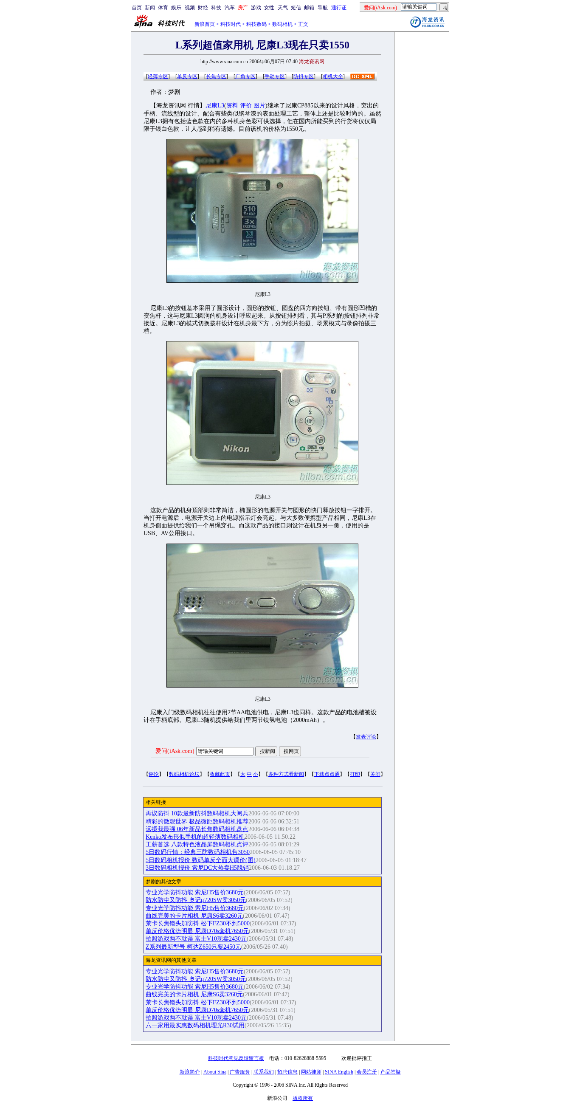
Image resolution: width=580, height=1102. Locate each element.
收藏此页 (220, 774)
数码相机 (282, 24)
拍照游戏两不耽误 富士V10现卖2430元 (196, 939)
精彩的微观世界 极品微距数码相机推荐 (197, 821)
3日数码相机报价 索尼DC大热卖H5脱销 (197, 868)
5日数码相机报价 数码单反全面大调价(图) (201, 860)
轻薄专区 (158, 76)
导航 (323, 8)
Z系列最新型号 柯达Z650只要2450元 (193, 947)
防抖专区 (303, 76)
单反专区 (187, 76)
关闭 (375, 774)
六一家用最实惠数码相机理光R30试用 (195, 1025)
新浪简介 (190, 1072)
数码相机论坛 (184, 774)
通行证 (338, 8)
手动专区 (275, 76)
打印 (355, 774)
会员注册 (367, 1072)
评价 (246, 105)
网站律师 (311, 1072)
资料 (232, 105)
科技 (216, 8)
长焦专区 (216, 76)
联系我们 (263, 1072)
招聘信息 (287, 1072)
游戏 (256, 8)
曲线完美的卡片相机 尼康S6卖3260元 (194, 916)
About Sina (214, 1072)
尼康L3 (215, 105)
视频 (190, 8)
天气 (283, 8)
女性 (269, 8)
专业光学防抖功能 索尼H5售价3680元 (195, 892)
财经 (203, 8)
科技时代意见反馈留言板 (236, 1058)
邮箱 (309, 8)
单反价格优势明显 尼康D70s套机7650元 (197, 931)
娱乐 (176, 8)
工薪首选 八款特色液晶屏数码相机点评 (197, 844)
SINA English (339, 1072)
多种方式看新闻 (286, 774)
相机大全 (333, 76)
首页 (137, 8)
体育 (163, 8)
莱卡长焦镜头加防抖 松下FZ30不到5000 (198, 923)
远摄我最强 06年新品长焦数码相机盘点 (197, 829)
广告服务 (240, 1072)
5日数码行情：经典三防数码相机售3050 (198, 852)
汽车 (230, 8)
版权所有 (303, 1098)
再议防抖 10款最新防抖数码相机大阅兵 (197, 813)
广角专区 (245, 76)
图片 (259, 105)
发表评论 (366, 737)
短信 (296, 8)
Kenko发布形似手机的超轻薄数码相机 (195, 837)
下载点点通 (327, 774)
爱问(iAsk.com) (174, 751)
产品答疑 (390, 1072)
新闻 (150, 8)
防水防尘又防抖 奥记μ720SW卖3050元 (196, 900)
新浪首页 (204, 24)
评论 (154, 774)
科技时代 (230, 24)
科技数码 (256, 24)
